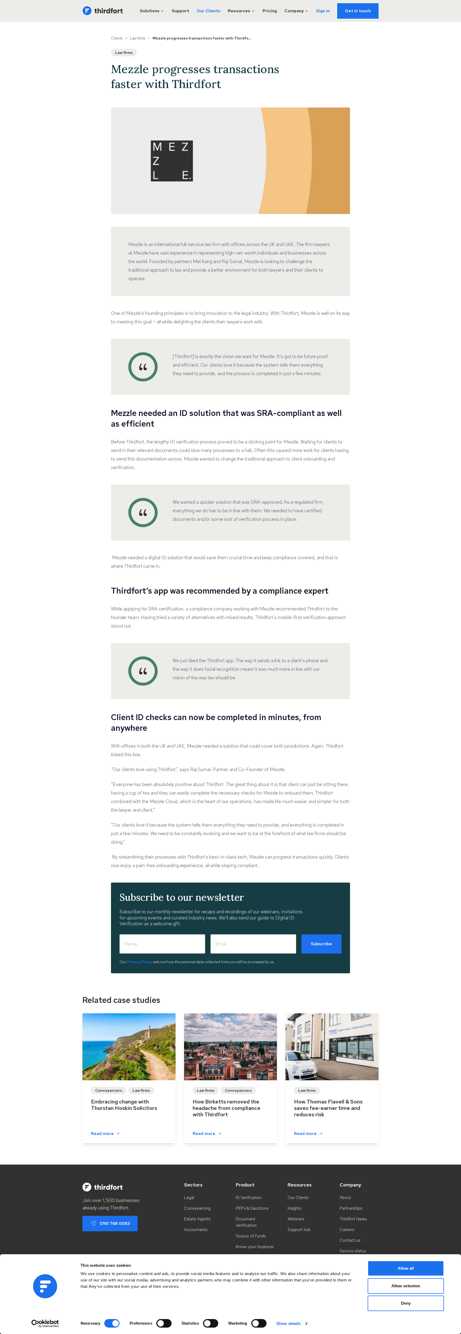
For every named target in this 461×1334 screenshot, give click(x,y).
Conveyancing (197, 1208)
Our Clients (208, 11)
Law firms (137, 38)
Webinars (296, 1219)
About (345, 1197)
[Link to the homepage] (102, 11)
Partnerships (351, 1208)
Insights (294, 1208)
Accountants (195, 1229)
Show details (288, 1323)
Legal (189, 1197)
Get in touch (358, 11)
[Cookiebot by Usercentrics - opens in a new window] (45, 1324)
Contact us (350, 1240)
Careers (347, 1229)
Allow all (406, 1268)
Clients (116, 38)
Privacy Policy (139, 961)
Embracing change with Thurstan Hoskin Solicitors (124, 1104)
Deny (406, 1303)
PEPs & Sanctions (252, 1208)
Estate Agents (197, 1219)
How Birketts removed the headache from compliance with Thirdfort (226, 1108)
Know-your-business (254, 1246)
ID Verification (248, 1197)
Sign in (323, 11)
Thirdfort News (353, 1219)
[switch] (164, 1323)
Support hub (299, 1229)
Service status (353, 1251)
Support (180, 11)
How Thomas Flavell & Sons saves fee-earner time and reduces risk (328, 1108)
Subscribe (321, 944)
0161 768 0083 (115, 1223)
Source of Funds (251, 1236)
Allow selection (405, 1286)
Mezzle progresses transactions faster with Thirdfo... (202, 38)
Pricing (270, 11)
